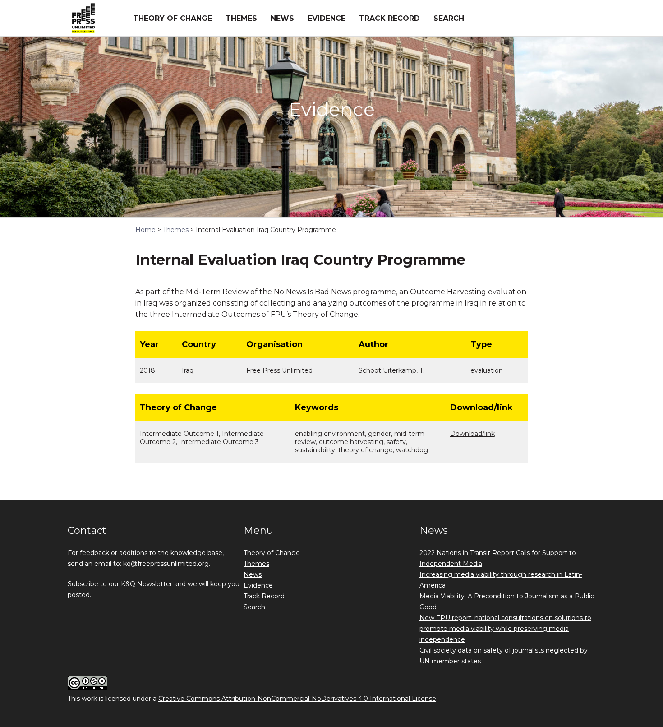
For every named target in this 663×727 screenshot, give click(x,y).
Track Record (389, 18)
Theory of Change (172, 18)
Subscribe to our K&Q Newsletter (120, 584)
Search (448, 18)
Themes (241, 18)
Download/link (472, 434)
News (282, 18)
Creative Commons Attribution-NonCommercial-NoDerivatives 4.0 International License (297, 699)
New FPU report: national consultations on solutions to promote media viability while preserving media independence (505, 629)
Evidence (326, 18)
